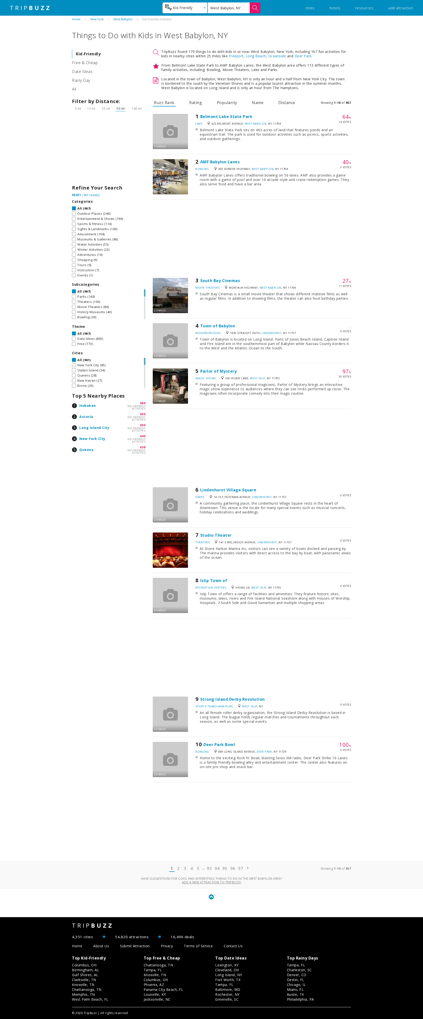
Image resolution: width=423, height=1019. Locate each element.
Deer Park (303, 56)
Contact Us (233, 946)
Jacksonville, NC (157, 999)
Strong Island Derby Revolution (232, 699)
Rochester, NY (227, 994)
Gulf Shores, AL (85, 974)
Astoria (86, 416)
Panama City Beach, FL (163, 989)
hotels (335, 7)
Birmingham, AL (85, 970)
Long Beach (256, 56)
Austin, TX (295, 994)
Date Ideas (82, 71)
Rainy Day (81, 80)
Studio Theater (216, 535)
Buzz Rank (164, 102)
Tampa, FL (153, 970)
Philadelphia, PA (300, 999)
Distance (286, 102)
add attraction (400, 7)
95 (225, 868)
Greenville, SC (226, 999)
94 (217, 868)
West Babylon (122, 19)
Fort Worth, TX (227, 979)
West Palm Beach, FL (90, 999)
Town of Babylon (217, 326)
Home (76, 19)
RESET (76, 195)
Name (257, 102)
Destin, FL (295, 979)
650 (143, 414)
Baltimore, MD (227, 989)
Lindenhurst (272, 333)
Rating (195, 102)
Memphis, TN (83, 994)
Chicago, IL (296, 984)
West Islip (257, 378)
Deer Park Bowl (219, 744)
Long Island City (94, 427)
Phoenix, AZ (154, 984)
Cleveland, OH (227, 970)
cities (310, 7)
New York (97, 19)
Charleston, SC (299, 970)
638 (143, 447)
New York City (92, 438)
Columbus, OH (84, 965)
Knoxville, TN (83, 984)
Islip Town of (213, 580)
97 (240, 868)
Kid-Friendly (88, 54)
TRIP (30, 8)
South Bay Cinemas (220, 280)
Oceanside (277, 56)
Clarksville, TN (84, 979)
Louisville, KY (155, 994)
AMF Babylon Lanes (220, 162)
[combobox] (185, 7)
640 (143, 436)
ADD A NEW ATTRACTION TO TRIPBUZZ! (211, 882)
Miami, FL (295, 989)
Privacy (167, 946)
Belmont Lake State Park (226, 116)
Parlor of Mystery (218, 371)
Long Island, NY (228, 974)
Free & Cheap (85, 62)
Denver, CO (296, 974)
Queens (86, 449)
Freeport (236, 56)
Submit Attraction (135, 946)
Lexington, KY (227, 965)
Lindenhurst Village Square (228, 490)
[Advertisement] (108, 149)
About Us (101, 946)
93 (209, 868)
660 (143, 403)
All (74, 89)
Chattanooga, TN (87, 989)
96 (232, 868)
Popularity (227, 102)
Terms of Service (198, 946)
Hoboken (87, 405)
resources (364, 7)
